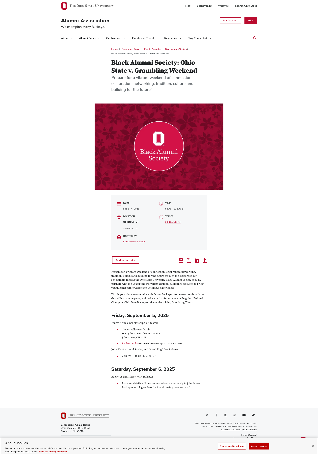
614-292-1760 (250, 429)
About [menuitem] (65, 38)
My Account (230, 20)
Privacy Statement (249, 435)
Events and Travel (131, 49)
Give (250, 20)
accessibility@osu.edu (230, 429)
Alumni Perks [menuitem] (87, 38)
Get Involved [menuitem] (114, 38)
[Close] (312, 446)
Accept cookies (259, 446)
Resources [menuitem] (171, 38)
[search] (255, 38)
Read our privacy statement (53, 451)
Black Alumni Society (176, 49)
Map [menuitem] (188, 5)
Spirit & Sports (173, 221)
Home (114, 49)
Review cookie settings (232, 446)
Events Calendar (152, 49)
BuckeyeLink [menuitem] (204, 5)
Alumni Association (85, 20)
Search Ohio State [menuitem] (246, 5)
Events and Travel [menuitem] (143, 38)
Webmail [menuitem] (223, 5)
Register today (130, 343)
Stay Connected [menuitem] (198, 38)
